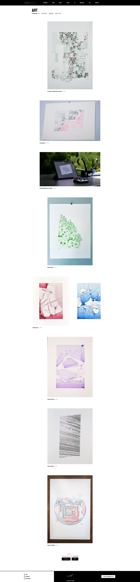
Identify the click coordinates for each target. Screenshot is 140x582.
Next (75, 559)
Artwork (45, 3)
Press (68, 3)
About (60, 3)
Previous (66, 559)
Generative (44, 13)
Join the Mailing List (108, 576)
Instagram (27, 576)
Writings (82, 3)
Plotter (51, 13)
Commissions (27, 578)
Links (26, 574)
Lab (89, 3)
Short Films (58, 13)
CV (74, 3)
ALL (39, 13)
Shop (53, 3)
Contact (97, 3)
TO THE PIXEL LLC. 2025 (70, 580)
